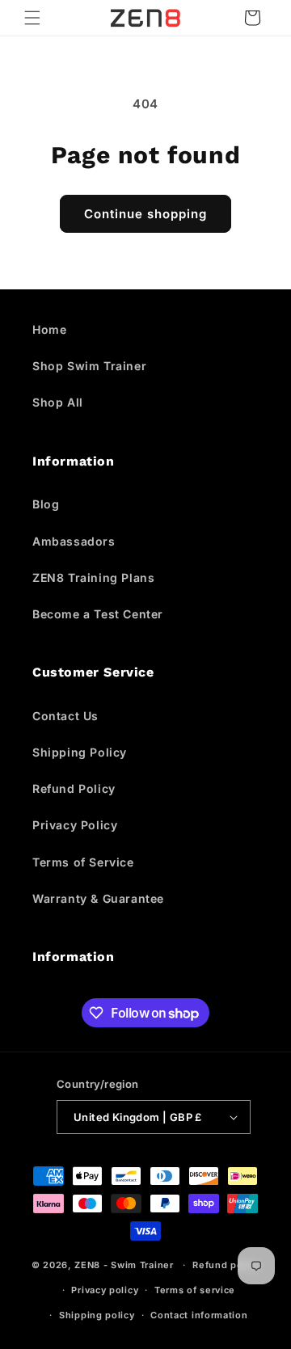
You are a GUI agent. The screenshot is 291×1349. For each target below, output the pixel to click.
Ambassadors (74, 541)
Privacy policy (104, 1290)
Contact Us (65, 716)
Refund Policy (74, 788)
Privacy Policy (74, 825)
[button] (32, 18)
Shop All (57, 402)
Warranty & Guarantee (98, 898)
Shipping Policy (79, 752)
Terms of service (194, 1290)
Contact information (198, 1315)
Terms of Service (83, 862)
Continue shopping (145, 213)
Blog (45, 504)
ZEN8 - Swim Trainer (123, 1265)
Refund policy (225, 1265)
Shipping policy (97, 1315)
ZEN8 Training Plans (93, 577)
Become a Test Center (97, 614)
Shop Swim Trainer (89, 366)
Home (49, 329)
